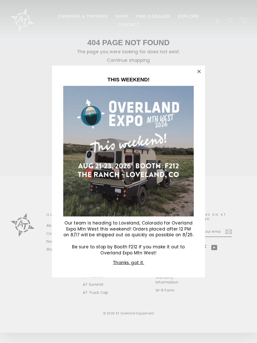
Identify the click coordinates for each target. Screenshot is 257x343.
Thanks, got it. (128, 263)
